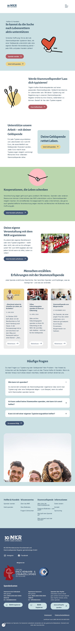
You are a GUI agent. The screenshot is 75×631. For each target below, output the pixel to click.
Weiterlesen (13, 344)
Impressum (48, 615)
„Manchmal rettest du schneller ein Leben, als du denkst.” (14, 306)
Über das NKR (25, 503)
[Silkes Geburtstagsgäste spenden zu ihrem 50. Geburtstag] (37, 294)
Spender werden (9, 503)
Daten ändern (58, 503)
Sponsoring (58, 510)
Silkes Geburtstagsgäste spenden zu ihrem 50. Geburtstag (37, 307)
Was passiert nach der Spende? (45, 519)
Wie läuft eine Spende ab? (45, 514)
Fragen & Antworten (27, 510)
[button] (37, 382)
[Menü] (66, 6)
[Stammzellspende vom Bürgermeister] (61, 294)
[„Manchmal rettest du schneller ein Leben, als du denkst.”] (14, 294)
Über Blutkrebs (25, 507)
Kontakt (56, 507)
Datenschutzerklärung (62, 615)
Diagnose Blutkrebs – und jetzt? (46, 509)
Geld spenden (8, 507)
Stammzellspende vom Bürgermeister (61, 305)
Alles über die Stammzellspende (44, 504)
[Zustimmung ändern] (3, 624)
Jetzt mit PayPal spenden (59, 606)
